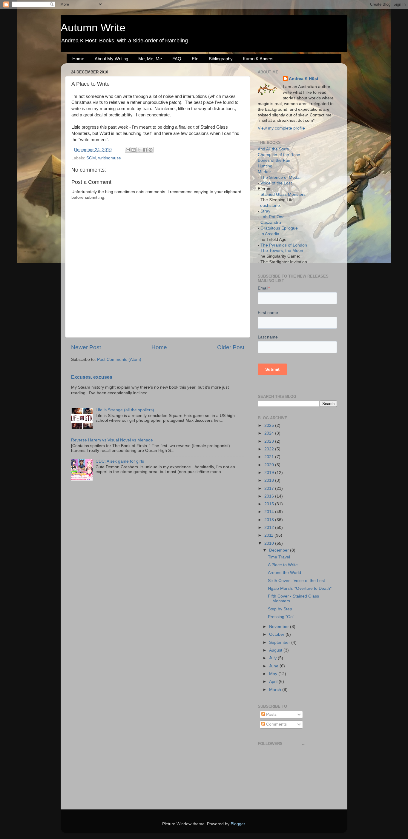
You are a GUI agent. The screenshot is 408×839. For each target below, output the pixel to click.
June (274, 666)
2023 (269, 441)
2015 (269, 504)
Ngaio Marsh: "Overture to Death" (300, 588)
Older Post (230, 347)
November (279, 626)
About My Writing (111, 58)
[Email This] (128, 150)
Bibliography (221, 58)
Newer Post (86, 347)
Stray (265, 211)
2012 (269, 527)
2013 (269, 520)
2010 (269, 543)
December (279, 550)
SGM (91, 158)
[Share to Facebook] (145, 150)
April (274, 681)
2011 (269, 535)
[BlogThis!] (133, 150)
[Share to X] (139, 150)
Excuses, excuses (91, 377)
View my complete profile (281, 128)
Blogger (238, 824)
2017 (269, 488)
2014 (269, 511)
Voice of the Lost (276, 183)
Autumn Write (93, 27)
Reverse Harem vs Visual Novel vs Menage (112, 440)
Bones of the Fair (274, 160)
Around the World (284, 572)
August (276, 650)
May (273, 674)
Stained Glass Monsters (283, 194)
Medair (264, 172)
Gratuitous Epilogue (279, 228)
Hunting (265, 166)
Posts (271, 714)
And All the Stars (273, 149)
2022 (269, 449)
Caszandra (270, 222)
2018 (269, 480)
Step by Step (280, 609)
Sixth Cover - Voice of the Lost (296, 580)
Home (78, 58)
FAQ (176, 58)
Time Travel (279, 557)
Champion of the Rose (279, 155)
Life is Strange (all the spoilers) (125, 410)
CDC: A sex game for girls (120, 461)
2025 (269, 425)
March (275, 689)
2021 (269, 457)
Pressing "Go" (281, 617)
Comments (276, 724)
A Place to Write (283, 565)
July (273, 658)
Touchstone (269, 205)
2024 (269, 433)
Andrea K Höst (303, 78)
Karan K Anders (258, 58)
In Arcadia (269, 234)
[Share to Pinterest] (151, 150)
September (280, 642)
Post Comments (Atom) (119, 359)
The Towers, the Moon (281, 250)
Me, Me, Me (150, 58)
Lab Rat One (272, 217)
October (277, 634)
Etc (195, 58)
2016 (269, 496)
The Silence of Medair (281, 177)
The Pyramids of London (283, 245)
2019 (269, 472)
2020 (269, 465)
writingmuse (109, 158)
